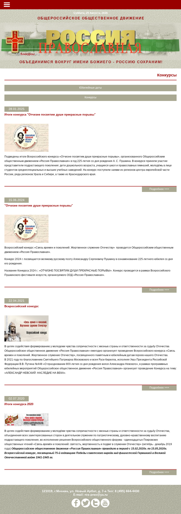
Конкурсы (28, 54)
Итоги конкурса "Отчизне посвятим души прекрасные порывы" (50, 114)
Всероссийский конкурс (21, 306)
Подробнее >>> (159, 189)
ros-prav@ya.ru (96, 494)
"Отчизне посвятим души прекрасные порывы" (38, 205)
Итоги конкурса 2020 (18, 404)
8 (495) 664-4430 (127, 491)
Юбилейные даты (90, 87)
